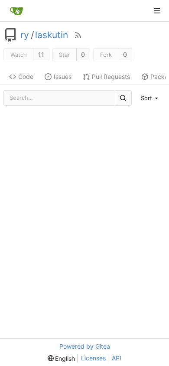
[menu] (150, 98)
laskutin (51, 35)
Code (25, 76)
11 (41, 54)
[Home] (16, 11)
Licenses (93, 358)
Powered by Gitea (84, 346)
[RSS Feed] (78, 35)
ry (24, 35)
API (116, 358)
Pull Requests (111, 76)
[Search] (123, 97)
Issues (63, 76)
